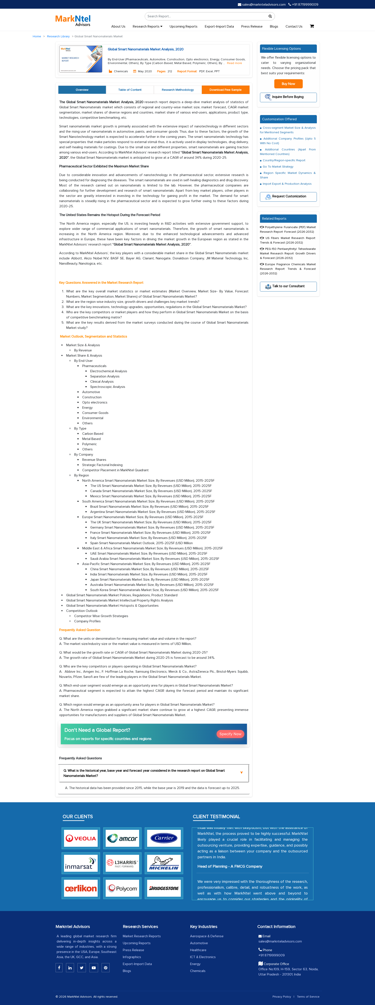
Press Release (252, 26)
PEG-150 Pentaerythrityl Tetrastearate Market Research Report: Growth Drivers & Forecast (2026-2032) (288, 253)
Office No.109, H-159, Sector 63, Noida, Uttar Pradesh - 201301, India (288, 972)
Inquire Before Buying (287, 97)
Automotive (199, 943)
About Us (118, 26)
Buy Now (288, 84)
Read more (234, 63)
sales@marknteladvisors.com (264, 4)
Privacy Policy (282, 996)
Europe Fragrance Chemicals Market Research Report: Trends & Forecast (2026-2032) (288, 268)
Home (37, 36)
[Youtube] (93, 967)
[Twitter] (81, 967)
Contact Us (294, 26)
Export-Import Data (219, 26)
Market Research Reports (142, 936)
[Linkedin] (59, 967)
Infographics (132, 957)
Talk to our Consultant (288, 286)
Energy (195, 964)
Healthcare (198, 950)
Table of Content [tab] (129, 90)
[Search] (270, 16)
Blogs (274, 26)
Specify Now (230, 734)
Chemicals (198, 971)
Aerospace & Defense (207, 936)
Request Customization (288, 196)
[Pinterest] (106, 967)
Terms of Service (308, 996)
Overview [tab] (82, 90)
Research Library (58, 36)
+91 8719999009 (304, 4)
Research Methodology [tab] (178, 90)
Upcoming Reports (183, 26)
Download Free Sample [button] (226, 90)
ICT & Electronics (203, 957)
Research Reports (146, 26)
